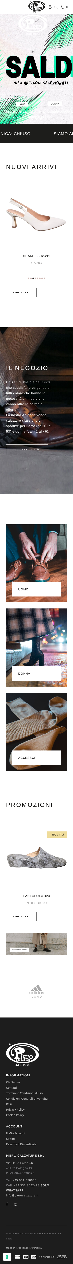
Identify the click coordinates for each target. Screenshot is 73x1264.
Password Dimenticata (21, 1144)
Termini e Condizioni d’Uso (24, 1093)
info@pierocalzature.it (22, 1195)
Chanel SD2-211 (36, 256)
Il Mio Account (15, 1133)
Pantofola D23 (36, 896)
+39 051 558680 (24, 1180)
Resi (9, 1104)
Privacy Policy (15, 1109)
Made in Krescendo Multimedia (24, 1248)
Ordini (10, 1139)
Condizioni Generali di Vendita (27, 1098)
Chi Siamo (13, 1082)
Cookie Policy (15, 1115)
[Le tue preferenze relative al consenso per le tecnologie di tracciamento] (7, 1257)
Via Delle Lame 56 (19, 1163)
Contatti (11, 1088)
